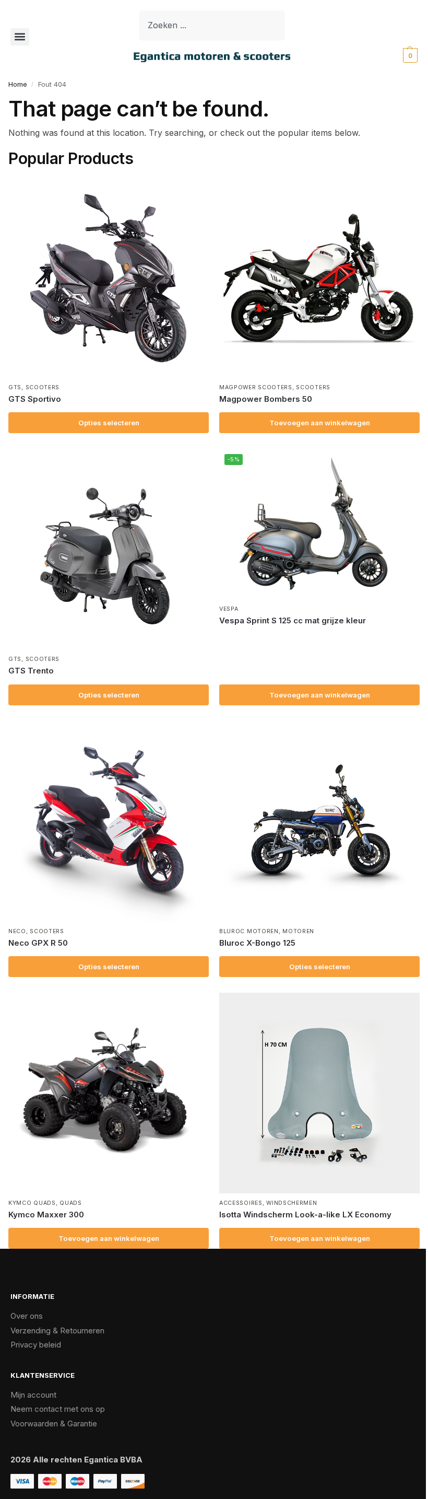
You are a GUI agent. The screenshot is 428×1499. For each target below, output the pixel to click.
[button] (19, 36)
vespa (229, 609)
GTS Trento (31, 671)
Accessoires (241, 1203)
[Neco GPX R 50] (108, 821)
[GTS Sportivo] (108, 277)
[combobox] (211, 25)
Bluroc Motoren (249, 931)
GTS (14, 387)
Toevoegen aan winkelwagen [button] (319, 423)
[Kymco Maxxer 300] (108, 1093)
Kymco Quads (32, 1203)
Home (17, 84)
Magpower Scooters (255, 387)
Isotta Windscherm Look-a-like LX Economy (305, 1214)
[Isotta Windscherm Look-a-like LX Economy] (319, 1093)
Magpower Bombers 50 (265, 399)
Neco (17, 931)
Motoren (298, 931)
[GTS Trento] (108, 549)
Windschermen (291, 1203)
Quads (71, 1203)
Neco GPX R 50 (38, 943)
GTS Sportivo (34, 399)
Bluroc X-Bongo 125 (257, 943)
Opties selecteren (108, 423)
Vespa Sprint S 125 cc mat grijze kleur (292, 620)
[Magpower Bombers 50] (319, 277)
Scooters (43, 387)
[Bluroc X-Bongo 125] (319, 821)
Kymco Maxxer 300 (46, 1214)
